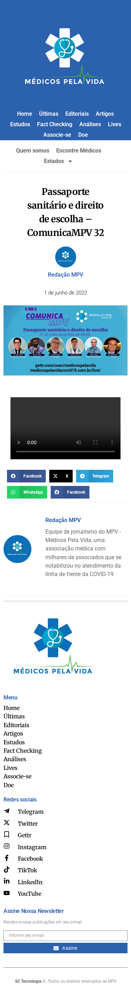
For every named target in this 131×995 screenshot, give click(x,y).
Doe (83, 134)
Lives (114, 124)
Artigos (105, 113)
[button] (26, 476)
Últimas (48, 113)
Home (24, 113)
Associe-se (57, 134)
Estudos (20, 124)
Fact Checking (54, 124)
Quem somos (32, 150)
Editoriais (77, 113)
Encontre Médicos (78, 150)
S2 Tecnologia (28, 981)
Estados (54, 161)
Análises (90, 124)
